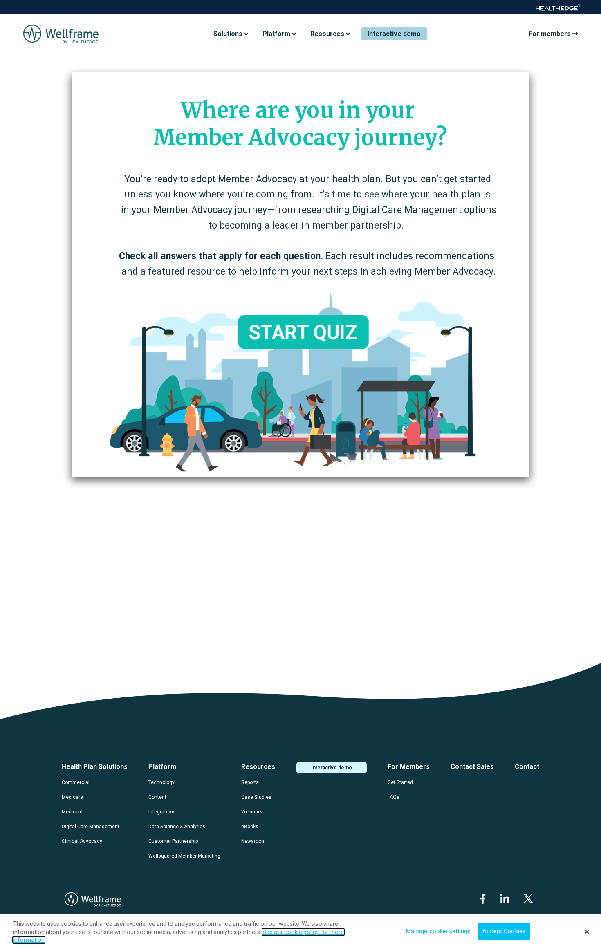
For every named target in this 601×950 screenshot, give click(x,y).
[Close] (587, 931)
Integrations (162, 812)
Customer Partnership (173, 841)
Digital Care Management (90, 826)
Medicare (72, 797)
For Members (409, 767)
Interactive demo (394, 34)
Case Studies (256, 797)
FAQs (393, 797)
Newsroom (253, 841)
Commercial (76, 782)
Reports (250, 782)
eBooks (249, 826)
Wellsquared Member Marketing (184, 856)
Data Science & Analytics (176, 826)
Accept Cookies (503, 931)
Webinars (251, 812)
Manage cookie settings (438, 931)
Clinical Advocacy (82, 841)
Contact (527, 767)
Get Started (400, 782)
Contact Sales (472, 767)
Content (157, 797)
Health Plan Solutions (95, 767)
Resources (258, 767)
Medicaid (72, 812)
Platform (162, 767)
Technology (161, 782)
